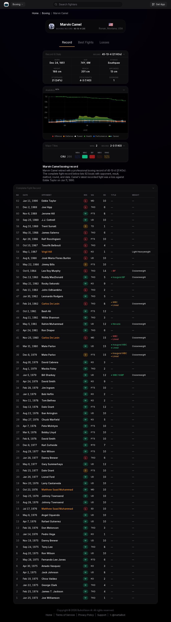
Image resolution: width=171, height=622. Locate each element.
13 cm (114, 71)
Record (67, 42)
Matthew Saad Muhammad (57, 489)
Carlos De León (50, 303)
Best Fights (86, 42)
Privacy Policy (86, 614)
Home (35, 13)
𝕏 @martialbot (117, 614)
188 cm (57, 71)
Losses (104, 42)
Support (101, 614)
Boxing (16, 4)
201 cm (85, 71)
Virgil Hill (47, 251)
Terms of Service (65, 614)
